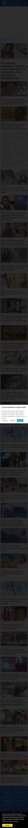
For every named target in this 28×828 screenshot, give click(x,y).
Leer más (5, 420)
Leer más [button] (15, 821)
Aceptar (20, 420)
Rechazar (12, 420)
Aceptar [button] (7, 825)
